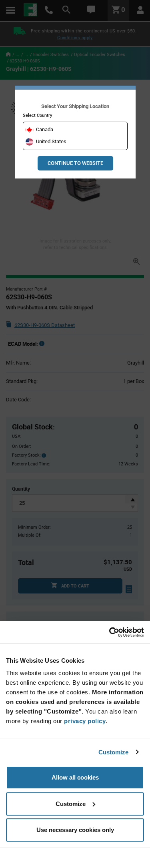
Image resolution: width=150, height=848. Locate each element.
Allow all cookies (75, 777)
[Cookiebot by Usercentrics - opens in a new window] (109, 632)
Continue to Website (75, 163)
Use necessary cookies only (75, 829)
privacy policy (85, 721)
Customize (113, 752)
